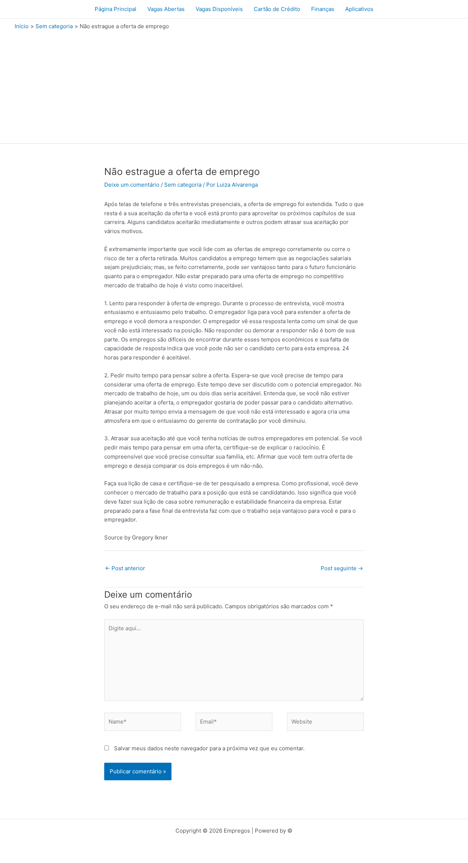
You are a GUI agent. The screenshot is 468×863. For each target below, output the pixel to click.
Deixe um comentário (131, 184)
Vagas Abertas (166, 8)
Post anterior (125, 568)
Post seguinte (342, 568)
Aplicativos (359, 8)
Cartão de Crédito (277, 8)
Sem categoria (182, 184)
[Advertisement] (234, 85)
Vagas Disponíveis (219, 8)
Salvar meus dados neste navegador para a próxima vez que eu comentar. (209, 748)
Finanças (322, 8)
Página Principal (115, 8)
